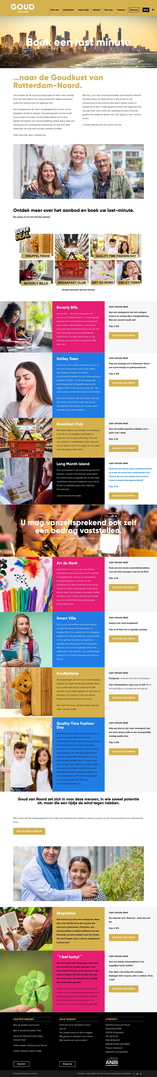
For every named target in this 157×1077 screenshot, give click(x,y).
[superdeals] (78, 257)
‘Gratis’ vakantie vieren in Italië (27, 1051)
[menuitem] (55, 12)
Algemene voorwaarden (117, 1052)
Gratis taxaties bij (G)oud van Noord (30, 1046)
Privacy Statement (114, 1048)
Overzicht (21, 1064)
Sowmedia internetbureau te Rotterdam (117, 1073)
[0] (153, 10)
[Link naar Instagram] (140, 1074)
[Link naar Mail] (137, 1074)
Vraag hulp (67, 1064)
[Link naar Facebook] (134, 1074)
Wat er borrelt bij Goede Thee (27, 1031)
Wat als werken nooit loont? (26, 1025)
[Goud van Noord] (23, 8)
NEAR (93, 1073)
